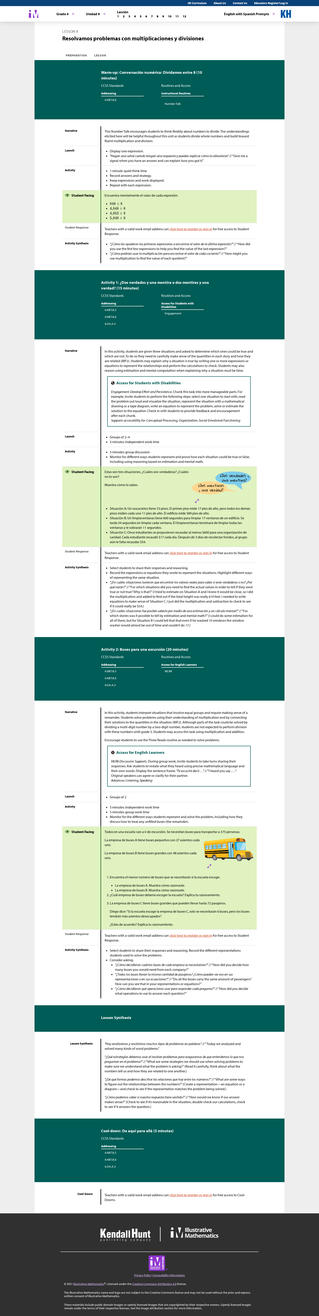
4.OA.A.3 (110, 323)
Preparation (76, 55)
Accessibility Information (169, 1275)
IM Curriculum (197, 3)
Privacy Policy (142, 1275)
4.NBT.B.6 (110, 100)
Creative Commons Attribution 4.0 (154, 1284)
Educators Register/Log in (271, 3)
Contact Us (240, 3)
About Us (220, 3)
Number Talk (173, 103)
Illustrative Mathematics (88, 1284)
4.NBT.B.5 (110, 310)
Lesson (100, 55)
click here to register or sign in (190, 229)
